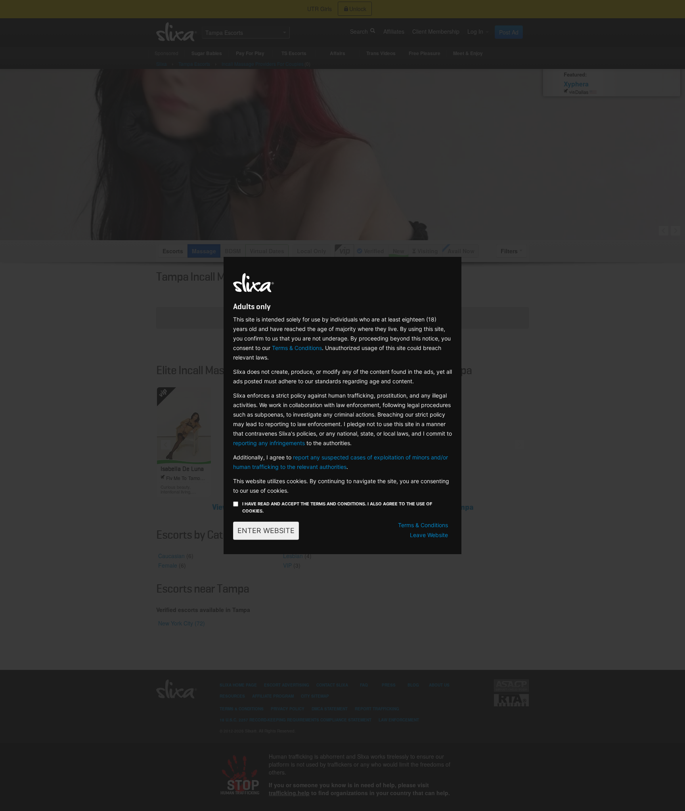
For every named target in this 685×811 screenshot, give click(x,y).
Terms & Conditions (297, 347)
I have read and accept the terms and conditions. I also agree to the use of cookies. (337, 507)
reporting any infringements (269, 443)
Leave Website (429, 535)
